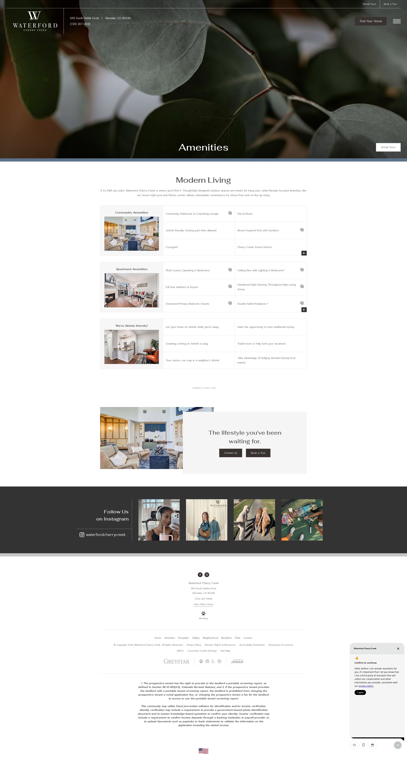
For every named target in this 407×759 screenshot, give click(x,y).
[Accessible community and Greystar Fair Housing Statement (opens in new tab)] (213, 662)
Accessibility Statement (252, 645)
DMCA (180, 650)
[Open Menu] (397, 21)
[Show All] (304, 253)
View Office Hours (203, 604)
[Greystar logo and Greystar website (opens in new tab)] (177, 663)
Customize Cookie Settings (202, 650)
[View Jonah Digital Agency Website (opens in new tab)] (237, 661)
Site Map (225, 650)
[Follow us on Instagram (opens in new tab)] (206, 574)
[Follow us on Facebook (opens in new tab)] (200, 574)
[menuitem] (158, 638)
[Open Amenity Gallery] (230, 214)
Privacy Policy (194, 645)
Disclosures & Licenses (281, 645)
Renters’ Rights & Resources (220, 645)
